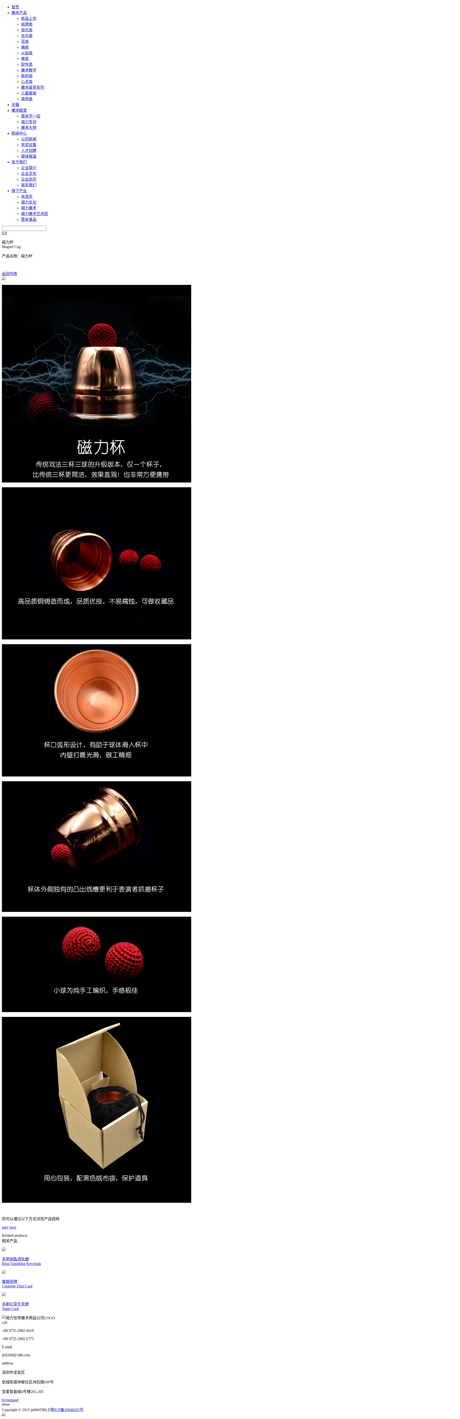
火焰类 (27, 53)
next (13, 1227)
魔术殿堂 (19, 110)
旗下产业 (19, 191)
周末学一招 (30, 116)
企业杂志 (28, 179)
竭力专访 (28, 122)
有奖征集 (28, 145)
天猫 (15, 105)
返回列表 (9, 274)
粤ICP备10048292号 (67, 1410)
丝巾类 (27, 36)
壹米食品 (28, 219)
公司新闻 (28, 139)
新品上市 (28, 19)
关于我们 (19, 162)
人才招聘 (28, 151)
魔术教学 (28, 70)
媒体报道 (28, 156)
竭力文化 (28, 202)
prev (5, 1227)
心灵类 (27, 82)
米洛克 (27, 196)
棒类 (25, 59)
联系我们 (28, 185)
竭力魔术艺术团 (34, 214)
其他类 (27, 99)
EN (4, 233)
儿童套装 (28, 93)
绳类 (25, 47)
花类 (25, 41)
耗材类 (27, 76)
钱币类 (27, 30)
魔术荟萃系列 (32, 87)
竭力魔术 (28, 208)
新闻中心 (19, 133)
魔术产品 (19, 13)
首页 (15, 7)
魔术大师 (28, 128)
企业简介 (28, 168)
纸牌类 (27, 24)
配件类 (27, 64)
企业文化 (28, 174)
